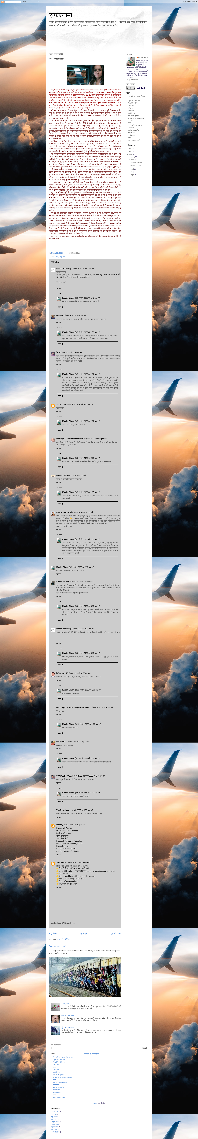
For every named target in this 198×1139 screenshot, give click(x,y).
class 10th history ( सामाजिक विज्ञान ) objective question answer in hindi (87, 871)
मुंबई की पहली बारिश (133, 130)
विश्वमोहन (59, 315)
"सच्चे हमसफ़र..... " (67, 1004)
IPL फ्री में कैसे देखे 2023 (68, 884)
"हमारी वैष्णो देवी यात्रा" (136, 162)
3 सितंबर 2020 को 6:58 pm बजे (74, 315)
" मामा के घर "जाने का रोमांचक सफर (63, 1057)
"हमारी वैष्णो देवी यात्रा (134, 103)
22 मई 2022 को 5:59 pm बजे (74, 825)
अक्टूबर (133, 157)
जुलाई (132, 169)
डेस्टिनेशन (131, 127)
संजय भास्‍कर (60, 742)
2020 (131, 154)
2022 (131, 149)
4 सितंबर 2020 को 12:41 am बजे (70, 352)
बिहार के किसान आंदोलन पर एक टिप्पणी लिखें (74, 868)
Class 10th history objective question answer (77, 876)
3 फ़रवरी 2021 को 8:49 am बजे (94, 776)
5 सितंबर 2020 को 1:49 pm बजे (88, 298)
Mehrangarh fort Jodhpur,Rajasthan (70, 844)
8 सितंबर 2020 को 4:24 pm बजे (83, 629)
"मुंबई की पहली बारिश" (68, 1027)
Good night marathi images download (72, 707)
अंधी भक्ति (131, 110)
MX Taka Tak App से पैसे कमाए (67, 851)
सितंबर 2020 (55, 1124)
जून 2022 (54, 1114)
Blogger (95, 1103)
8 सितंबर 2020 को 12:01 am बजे (82, 582)
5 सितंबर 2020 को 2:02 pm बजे (88, 374)
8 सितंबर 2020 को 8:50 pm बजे (88, 606)
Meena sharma (62, 512)
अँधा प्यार (130, 108)
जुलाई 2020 (54, 1127)
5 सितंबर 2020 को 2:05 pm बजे (88, 492)
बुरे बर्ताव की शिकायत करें (91, 1054)
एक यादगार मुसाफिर (60, 257)
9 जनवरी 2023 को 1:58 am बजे (79, 862)
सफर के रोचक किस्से (134, 140)
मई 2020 (54, 1129)
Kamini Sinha (68, 298)
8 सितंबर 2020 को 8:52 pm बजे (88, 653)
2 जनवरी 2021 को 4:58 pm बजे (88, 758)
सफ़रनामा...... (66, 15)
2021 (131, 152)
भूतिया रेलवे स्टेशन (62, 836)
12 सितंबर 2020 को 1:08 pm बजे (89, 690)
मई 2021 (54, 1119)
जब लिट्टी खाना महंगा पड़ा (135, 125)
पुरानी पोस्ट (116, 933)
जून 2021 (54, 1117)
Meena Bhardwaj (63, 269)
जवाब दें (58, 288)
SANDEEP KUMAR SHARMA (69, 776)
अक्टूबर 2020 (55, 1122)
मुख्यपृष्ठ (84, 933)
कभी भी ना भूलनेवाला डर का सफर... (63, 1077)
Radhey (59, 825)
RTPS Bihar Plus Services (67, 831)
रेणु (57, 352)
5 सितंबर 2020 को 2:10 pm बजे (88, 539)
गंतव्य (129, 122)
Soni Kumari (61, 862)
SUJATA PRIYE (63, 405)
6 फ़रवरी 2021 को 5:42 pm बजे (88, 793)
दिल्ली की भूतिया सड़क (63, 833)
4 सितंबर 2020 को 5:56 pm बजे (95, 439)
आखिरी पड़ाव (131, 113)
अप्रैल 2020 (55, 1132)
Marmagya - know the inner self (69, 439)
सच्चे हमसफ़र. (132, 135)
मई (132, 172)
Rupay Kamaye (62, 846)
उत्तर (60, 294)
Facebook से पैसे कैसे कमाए (66, 849)
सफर (129, 138)
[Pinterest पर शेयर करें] (79, 253)
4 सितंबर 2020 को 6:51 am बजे (81, 405)
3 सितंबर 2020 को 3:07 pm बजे (83, 269)
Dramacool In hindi (66, 874)
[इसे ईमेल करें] (70, 253)
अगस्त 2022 (54, 1112)
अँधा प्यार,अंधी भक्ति (67, 1016)
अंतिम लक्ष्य (131, 105)
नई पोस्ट (53, 933)
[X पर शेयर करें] (75, 253)
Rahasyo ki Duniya (64, 828)
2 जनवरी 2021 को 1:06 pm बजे (77, 742)
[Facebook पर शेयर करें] (77, 253)
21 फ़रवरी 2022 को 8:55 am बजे (81, 810)
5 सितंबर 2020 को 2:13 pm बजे (82, 567)
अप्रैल (133, 175)
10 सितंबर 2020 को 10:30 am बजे (78, 673)
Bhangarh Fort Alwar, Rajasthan (69, 841)
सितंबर (133, 160)
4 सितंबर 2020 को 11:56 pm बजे (81, 512)
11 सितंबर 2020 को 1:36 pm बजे (101, 707)
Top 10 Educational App (68, 881)
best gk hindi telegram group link (72, 879)
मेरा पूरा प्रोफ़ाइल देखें (132, 79)
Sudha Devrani (62, 582)
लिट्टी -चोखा (131, 133)
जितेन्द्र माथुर (60, 673)
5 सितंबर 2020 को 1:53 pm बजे (88, 332)
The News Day (62, 810)
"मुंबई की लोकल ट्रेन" (57, 946)
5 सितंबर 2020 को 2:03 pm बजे (88, 458)
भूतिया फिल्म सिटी (62, 838)
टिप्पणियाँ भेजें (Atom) (64, 939)
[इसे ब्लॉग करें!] (72, 253)
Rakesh (59, 476)
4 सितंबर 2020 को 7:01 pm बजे (75, 476)
